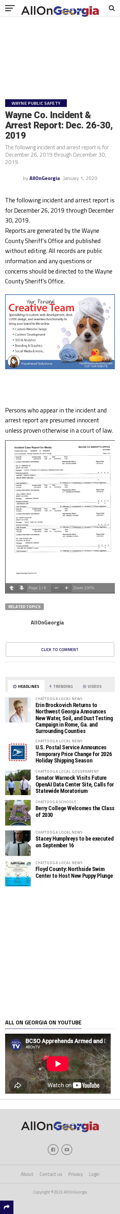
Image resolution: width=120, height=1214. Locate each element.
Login (94, 1174)
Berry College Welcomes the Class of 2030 (75, 811)
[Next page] (22, 588)
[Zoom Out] (56, 588)
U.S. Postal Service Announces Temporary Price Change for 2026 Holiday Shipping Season (74, 753)
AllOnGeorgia (44, 178)
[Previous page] (11, 588)
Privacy (75, 1174)
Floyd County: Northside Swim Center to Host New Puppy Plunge (74, 872)
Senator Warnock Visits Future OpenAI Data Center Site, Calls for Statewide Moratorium (75, 784)
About (27, 1174)
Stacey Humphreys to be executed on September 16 (75, 841)
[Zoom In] (66, 588)
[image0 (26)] (60, 367)
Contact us (51, 1174)
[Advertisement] (60, 953)
